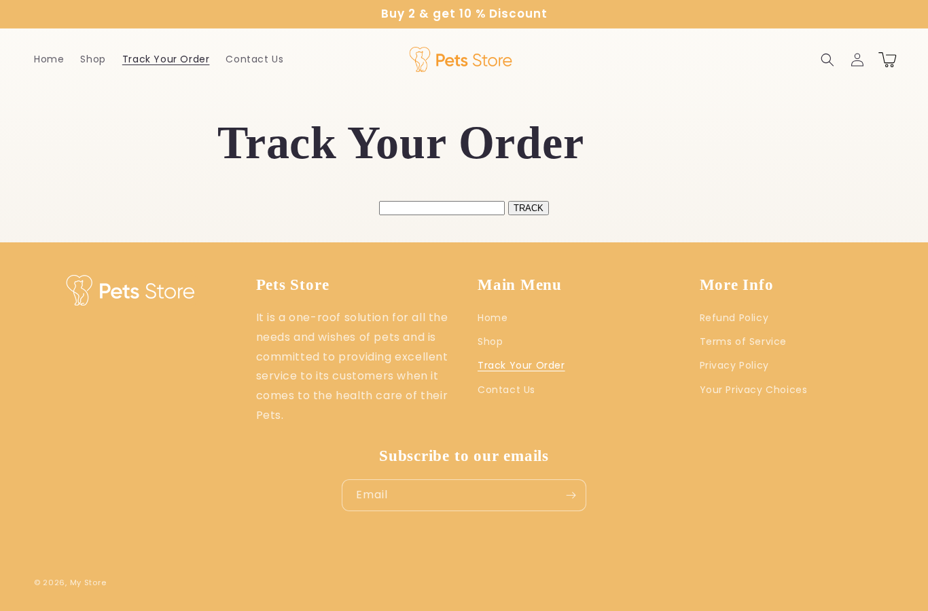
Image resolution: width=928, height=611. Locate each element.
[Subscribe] (571, 495)
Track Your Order (521, 365)
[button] (827, 60)
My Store (88, 582)
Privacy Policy (734, 365)
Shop (490, 341)
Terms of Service (743, 341)
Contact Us (506, 389)
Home (492, 318)
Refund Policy (734, 318)
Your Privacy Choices (754, 389)
